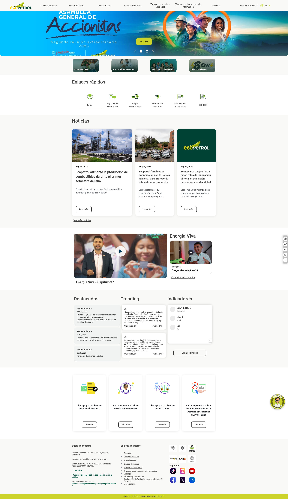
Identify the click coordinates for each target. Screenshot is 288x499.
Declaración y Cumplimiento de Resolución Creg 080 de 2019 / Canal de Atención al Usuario (97, 339)
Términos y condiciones (134, 476)
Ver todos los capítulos (183, 277)
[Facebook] (173, 480)
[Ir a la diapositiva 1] (141, 51)
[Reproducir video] (120, 251)
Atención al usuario (248, 6)
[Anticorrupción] (173, 448)
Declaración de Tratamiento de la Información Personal (143, 480)
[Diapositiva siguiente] (153, 51)
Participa (216, 5)
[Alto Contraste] (285, 239)
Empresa (127, 453)
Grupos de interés (132, 5)
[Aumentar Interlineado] (285, 260)
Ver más (144, 41)
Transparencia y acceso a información (140, 471)
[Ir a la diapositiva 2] (147, 51)
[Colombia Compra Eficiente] (173, 459)
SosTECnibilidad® (131, 457)
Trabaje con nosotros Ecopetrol (160, 5)
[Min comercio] (182, 448)
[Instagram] (182, 471)
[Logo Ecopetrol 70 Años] (22, 5)
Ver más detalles (190, 353)
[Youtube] (192, 471)
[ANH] (182, 459)
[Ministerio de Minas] (192, 459)
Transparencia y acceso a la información (188, 5)
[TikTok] (173, 471)
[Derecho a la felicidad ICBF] (192, 448)
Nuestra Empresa (48, 5)
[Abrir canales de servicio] (277, 401)
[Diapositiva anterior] (135, 51)
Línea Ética (77, 470)
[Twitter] (182, 480)
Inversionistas (104, 5)
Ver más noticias (82, 220)
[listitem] (89, 403)
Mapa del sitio (130, 484)
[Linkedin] (192, 480)
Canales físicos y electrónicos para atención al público (92, 476)
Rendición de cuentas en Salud (90, 356)
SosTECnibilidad (76, 5)
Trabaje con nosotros (133, 467)
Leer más (83, 209)
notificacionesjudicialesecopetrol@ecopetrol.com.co (94, 484)
